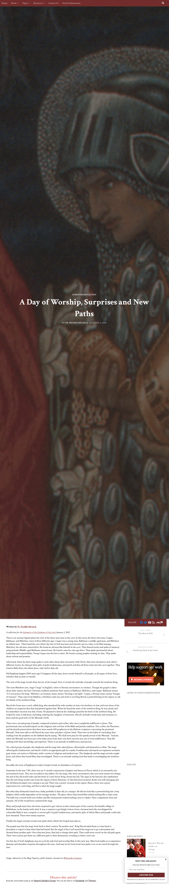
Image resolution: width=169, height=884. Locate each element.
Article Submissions (71, 3)
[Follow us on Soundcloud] (157, 622)
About (14, 3)
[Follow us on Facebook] (141, 622)
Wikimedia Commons (72, 858)
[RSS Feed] (153, 622)
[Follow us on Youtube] (149, 622)
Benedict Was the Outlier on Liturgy (156, 846)
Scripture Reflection (84, 294)
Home (4, 3)
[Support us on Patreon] (161, 622)
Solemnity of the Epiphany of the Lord (39, 632)
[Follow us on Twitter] (145, 622)
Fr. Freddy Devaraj (76, 322)
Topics (25, 3)
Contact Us (53, 3)
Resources (38, 3)
